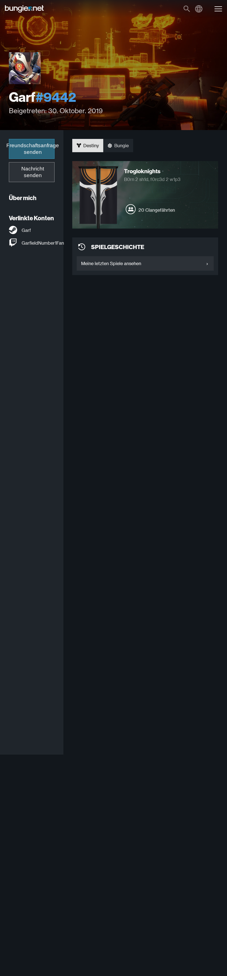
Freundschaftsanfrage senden (32, 149)
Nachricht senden (32, 172)
